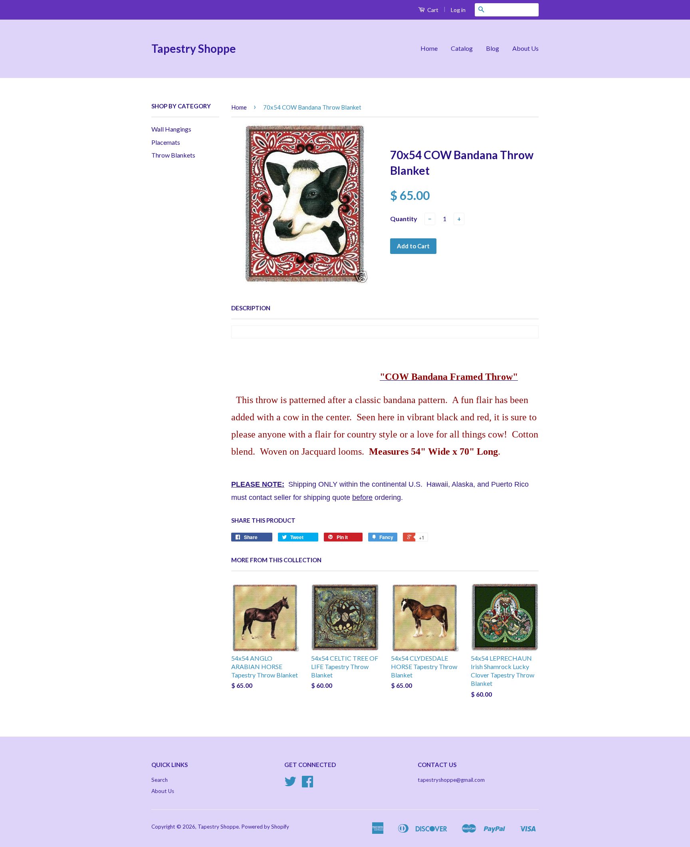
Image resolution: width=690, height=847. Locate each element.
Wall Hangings (171, 129)
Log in (458, 9)
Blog (492, 48)
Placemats (165, 142)
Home (429, 48)
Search (159, 780)
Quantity (403, 218)
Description (250, 308)
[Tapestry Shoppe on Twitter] (290, 784)
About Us (525, 48)
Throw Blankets (173, 155)
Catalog (462, 48)
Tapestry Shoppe (193, 48)
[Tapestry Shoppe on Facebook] (307, 784)
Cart (432, 9)
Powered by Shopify (265, 826)
